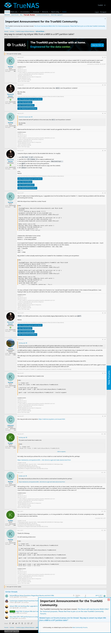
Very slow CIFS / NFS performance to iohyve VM (26, 617)
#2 (105, 85)
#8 (105, 373)
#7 (105, 339)
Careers (64, 12)
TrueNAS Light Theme (12, 631)
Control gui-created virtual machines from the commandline (30, 601)
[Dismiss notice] (105, 19)
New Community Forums (79, 627)
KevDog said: (22, 343)
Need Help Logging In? (57, 15)
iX (104, 5)
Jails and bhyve (23, 597)
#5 (105, 193)
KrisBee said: (22, 476)
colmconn (10, 425)
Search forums (15, 15)
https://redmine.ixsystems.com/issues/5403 (52, 419)
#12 (105, 511)
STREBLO (12, 602)
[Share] (103, 57)
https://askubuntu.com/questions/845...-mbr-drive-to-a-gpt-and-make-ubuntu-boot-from (44, 460)
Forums (7, 12)
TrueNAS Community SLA (42, 15)
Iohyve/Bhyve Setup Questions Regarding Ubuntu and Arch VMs (32, 595)
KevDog (8, 37)
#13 (105, 530)
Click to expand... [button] (61, 451)
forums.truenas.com (62, 618)
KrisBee (10, 443)
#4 (105, 150)
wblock (10, 348)
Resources (45, 12)
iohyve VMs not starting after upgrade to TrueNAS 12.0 (28, 606)
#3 (105, 113)
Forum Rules (29, 15)
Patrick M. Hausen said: (25, 117)
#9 (105, 416)
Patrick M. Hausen (10, 95)
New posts (7, 15)
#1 (105, 57)
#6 (105, 313)
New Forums (108, 378)
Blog (21, 15)
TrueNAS (100, 5)
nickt (11, 608)
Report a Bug (55, 12)
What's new (13, 12)
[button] (19, 11)
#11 (105, 472)
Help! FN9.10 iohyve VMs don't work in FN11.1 (31, 611)
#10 (105, 434)
